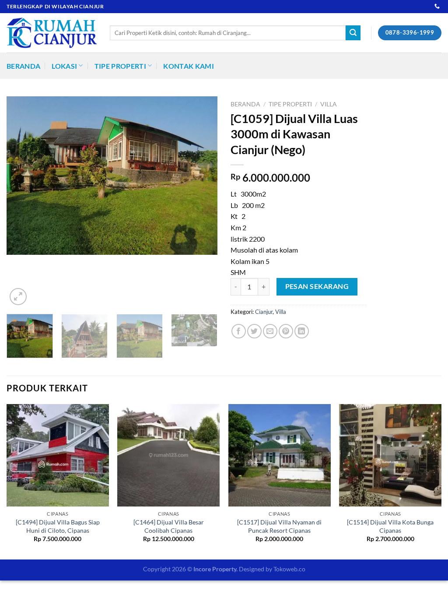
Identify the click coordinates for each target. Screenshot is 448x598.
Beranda (23, 66)
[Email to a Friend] (270, 331)
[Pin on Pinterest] (286, 331)
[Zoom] (18, 296)
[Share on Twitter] (254, 331)
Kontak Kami (188, 66)
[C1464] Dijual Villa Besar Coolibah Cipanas (168, 526)
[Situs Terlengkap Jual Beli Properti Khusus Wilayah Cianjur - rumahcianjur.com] (52, 33)
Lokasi (64, 66)
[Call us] (437, 7)
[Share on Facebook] (238, 331)
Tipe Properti (120, 66)
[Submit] (353, 32)
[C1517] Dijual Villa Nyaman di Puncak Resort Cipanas (279, 526)
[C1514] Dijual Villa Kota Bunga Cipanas (390, 526)
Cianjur (264, 311)
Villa (328, 104)
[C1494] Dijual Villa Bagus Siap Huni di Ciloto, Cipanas (58, 526)
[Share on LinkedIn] (301, 331)
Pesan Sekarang (317, 286)
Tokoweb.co (289, 569)
